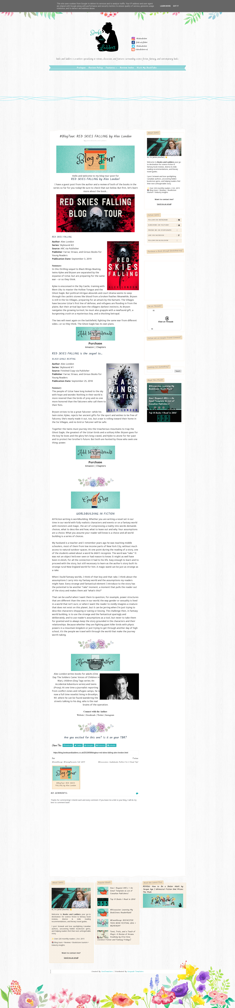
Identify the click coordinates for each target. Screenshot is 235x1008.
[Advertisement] (117, 90)
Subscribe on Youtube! (158, 225)
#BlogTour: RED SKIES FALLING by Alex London (65, 784)
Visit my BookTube (147, 67)
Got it (176, 6)
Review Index (127, 67)
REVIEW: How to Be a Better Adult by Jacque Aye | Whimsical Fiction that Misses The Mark (163, 889)
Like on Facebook (156, 235)
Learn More (165, 6)
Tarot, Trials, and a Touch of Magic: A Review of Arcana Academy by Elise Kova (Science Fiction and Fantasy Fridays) (116, 935)
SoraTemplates (107, 971)
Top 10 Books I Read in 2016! (163, 413)
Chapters (101, 347)
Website (80, 714)
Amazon (89, 347)
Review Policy (96, 67)
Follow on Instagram (158, 220)
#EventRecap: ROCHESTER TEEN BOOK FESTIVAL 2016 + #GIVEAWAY (123, 923)
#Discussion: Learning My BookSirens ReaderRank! (161, 388)
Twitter (100, 714)
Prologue (81, 67)
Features (110, 67)
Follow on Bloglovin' (158, 240)
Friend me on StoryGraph (159, 230)
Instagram (109, 714)
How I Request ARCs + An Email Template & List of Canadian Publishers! (161, 401)
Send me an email (164, 204)
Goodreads (90, 714)
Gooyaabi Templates (135, 971)
